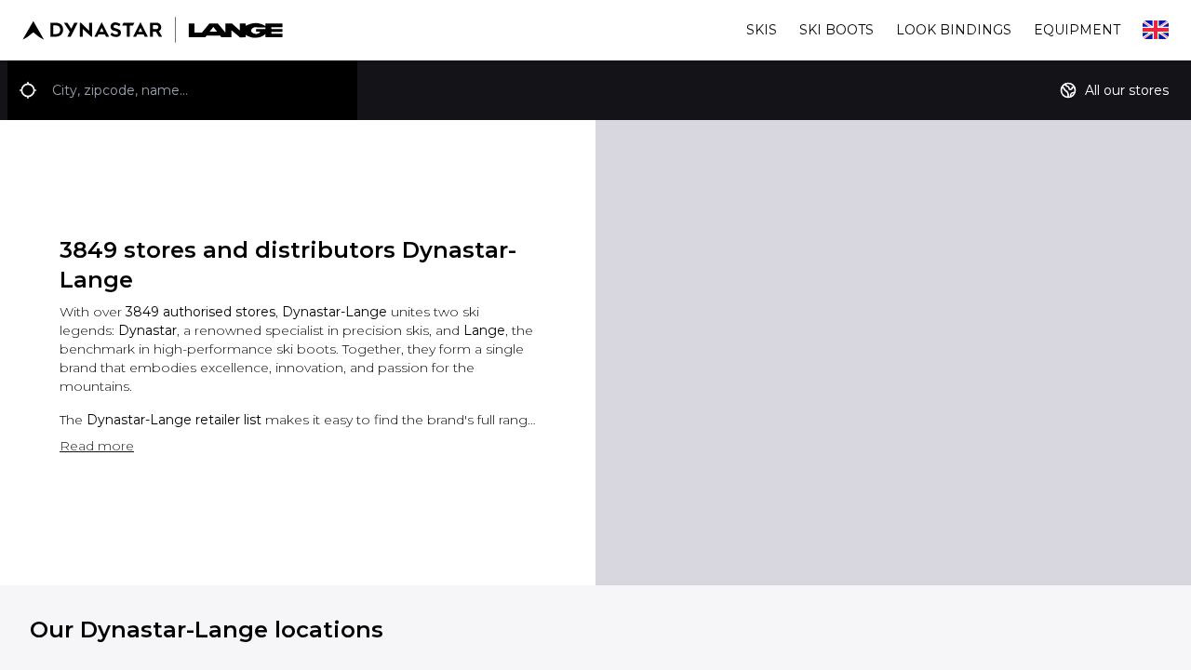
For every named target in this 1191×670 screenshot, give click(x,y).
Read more (97, 445)
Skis (761, 29)
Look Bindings (953, 29)
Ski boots (836, 29)
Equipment (1077, 29)
